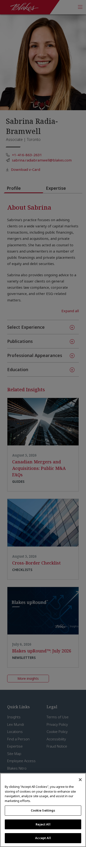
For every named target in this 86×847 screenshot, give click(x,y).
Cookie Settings (43, 810)
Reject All (43, 824)
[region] (43, 810)
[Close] (80, 779)
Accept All (43, 838)
